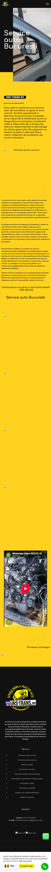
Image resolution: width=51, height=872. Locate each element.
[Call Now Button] (44, 866)
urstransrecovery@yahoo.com (28, 820)
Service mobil (27, 765)
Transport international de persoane (27, 779)
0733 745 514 (29, 818)
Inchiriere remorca (27, 769)
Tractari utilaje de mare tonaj (27, 774)
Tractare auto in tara (27, 755)
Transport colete (27, 783)
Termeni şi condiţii (27, 788)
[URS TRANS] (5, 4)
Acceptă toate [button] (26, 866)
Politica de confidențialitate (27, 793)
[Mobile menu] (47, 4)
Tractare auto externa (27, 760)
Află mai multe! (25, 861)
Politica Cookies (27, 797)
